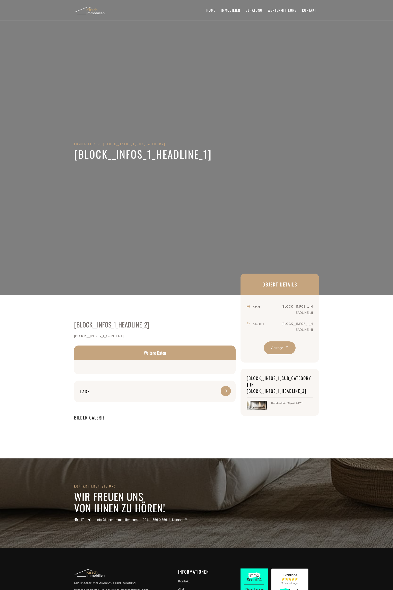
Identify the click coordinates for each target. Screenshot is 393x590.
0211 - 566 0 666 (155, 520)
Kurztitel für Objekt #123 (287, 403)
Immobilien (230, 10)
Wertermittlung (282, 10)
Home (211, 10)
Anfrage (277, 348)
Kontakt (309, 10)
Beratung (254, 10)
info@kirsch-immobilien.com (117, 520)
